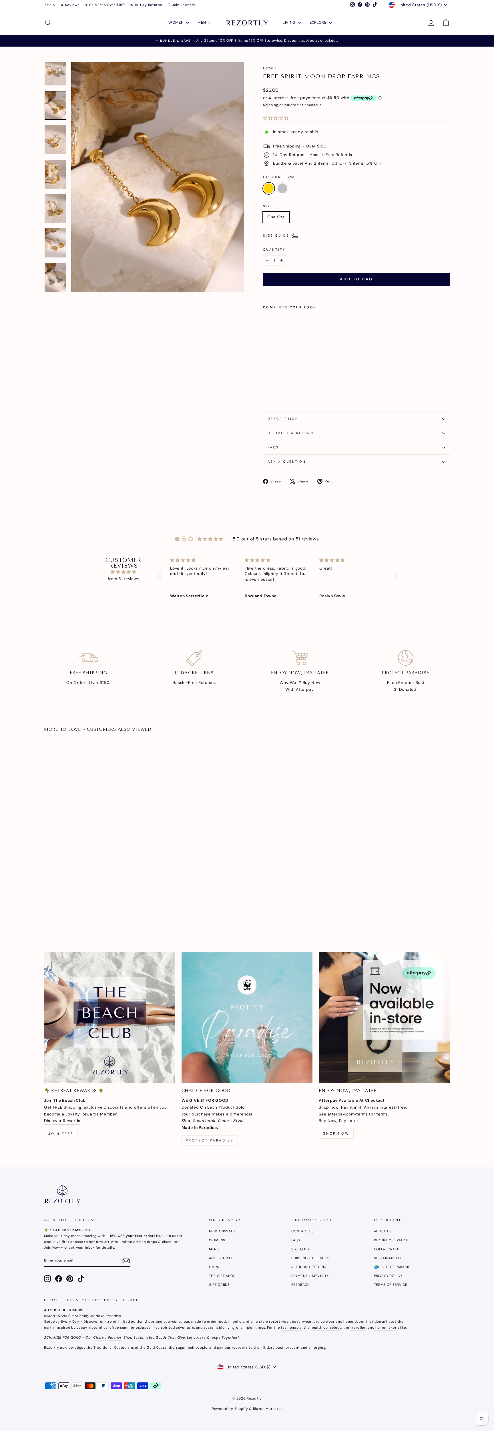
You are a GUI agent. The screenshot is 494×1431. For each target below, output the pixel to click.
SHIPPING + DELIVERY (310, 1258)
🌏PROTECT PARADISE (393, 1267)
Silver (282, 188)
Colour (278, 177)
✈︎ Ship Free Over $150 (105, 5)
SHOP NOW (336, 1133)
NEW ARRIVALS (222, 1231)
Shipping (270, 105)
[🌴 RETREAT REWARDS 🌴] (109, 1017)
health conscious (326, 1327)
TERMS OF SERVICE (390, 1284)
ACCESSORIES (221, 1258)
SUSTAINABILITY (388, 1258)
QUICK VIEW (92, 868)
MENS (214, 1249)
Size (268, 206)
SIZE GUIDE (301, 1249)
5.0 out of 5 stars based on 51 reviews (276, 539)
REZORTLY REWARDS (392, 1240)
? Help (49, 5)
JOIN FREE (60, 1133)
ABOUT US (383, 1231)
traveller (358, 1327)
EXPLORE (319, 22)
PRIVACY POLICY (388, 1276)
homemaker (386, 1327)
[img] (123, 572)
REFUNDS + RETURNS (309, 1267)
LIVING (290, 22)
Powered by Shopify (230, 1408)
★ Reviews (70, 5)
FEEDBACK (300, 1284)
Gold (268, 188)
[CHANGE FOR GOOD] (247, 1017)
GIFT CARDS (219, 1284)
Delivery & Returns (292, 433)
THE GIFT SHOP (222, 1276)
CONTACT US (302, 1231)
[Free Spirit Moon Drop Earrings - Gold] (267, 393)
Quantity (274, 250)
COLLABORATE (386, 1249)
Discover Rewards (62, 1120)
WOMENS (217, 1240)
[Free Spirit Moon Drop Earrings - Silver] (274, 393)
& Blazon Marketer (265, 1408)
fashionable (291, 1327)
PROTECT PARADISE (210, 1140)
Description (283, 419)
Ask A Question (287, 462)
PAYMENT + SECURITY (310, 1276)
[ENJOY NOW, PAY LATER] (384, 1017)
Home (268, 68)
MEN (202, 22)
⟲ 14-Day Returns (146, 5)
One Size (276, 216)
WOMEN (176, 22)
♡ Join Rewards (182, 5)
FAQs (273, 447)
